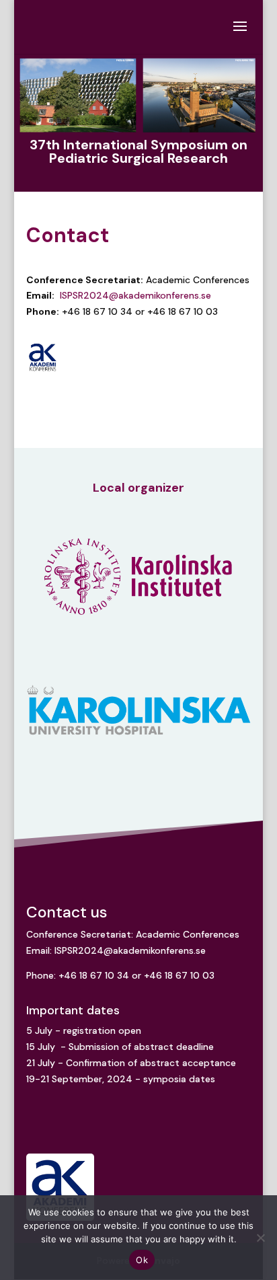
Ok (142, 1259)
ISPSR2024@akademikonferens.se (135, 295)
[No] (260, 1237)
